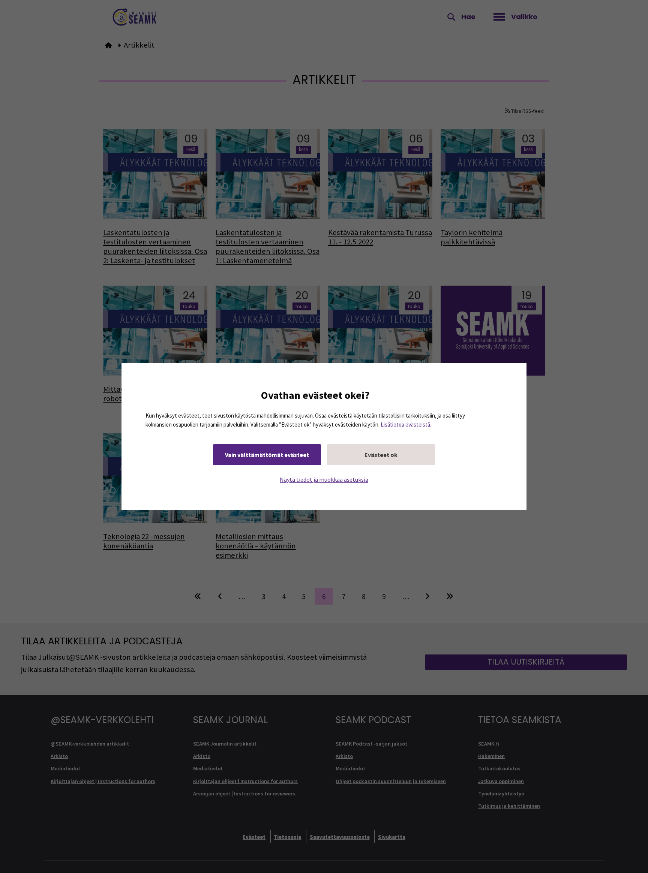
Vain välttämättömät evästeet (267, 454)
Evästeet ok (381, 454)
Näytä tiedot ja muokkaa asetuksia (324, 479)
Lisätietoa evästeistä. (406, 424)
